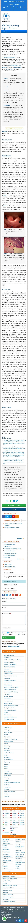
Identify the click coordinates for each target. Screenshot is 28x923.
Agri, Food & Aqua (7, 881)
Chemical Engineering (9, 555)
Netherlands (6, 832)
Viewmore (19, 538)
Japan (6, 822)
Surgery (6, 793)
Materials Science (8, 696)
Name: (4, 601)
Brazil (5, 824)
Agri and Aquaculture (9, 544)
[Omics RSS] (17, 7)
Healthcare (6, 748)
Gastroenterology (7, 856)
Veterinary (5, 892)
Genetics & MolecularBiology (7, 859)
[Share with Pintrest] (13, 516)
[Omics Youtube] (24, 7)
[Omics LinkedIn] (14, 7)
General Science (8, 685)
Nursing (6, 766)
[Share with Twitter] (7, 516)
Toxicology (6, 796)
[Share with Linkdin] (10, 516)
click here (19, 633)
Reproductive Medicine (9, 791)
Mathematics (7, 698)
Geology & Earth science (9, 901)
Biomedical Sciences (9, 551)
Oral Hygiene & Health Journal (11, 527)
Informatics (7, 694)
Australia (6, 813)
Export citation (8, 564)
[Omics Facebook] (7, 7)
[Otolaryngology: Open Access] (6, 16)
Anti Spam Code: (6, 627)
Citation (14, 509)
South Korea (5, 827)
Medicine (6, 755)
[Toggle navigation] (4, 31)
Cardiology (6, 730)
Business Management (8, 897)
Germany (6, 817)
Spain (13, 811)
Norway (22, 822)
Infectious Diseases (9, 752)
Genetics (6, 743)
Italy (5, 815)
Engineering (7, 678)
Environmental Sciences (10, 680)
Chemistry (7, 557)
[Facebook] (17, 920)
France (14, 817)
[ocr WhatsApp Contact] (14, 9)
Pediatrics (6, 780)
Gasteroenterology (8, 741)
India (13, 820)
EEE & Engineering (7, 890)
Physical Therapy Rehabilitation (19, 847)
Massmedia (6, 899)
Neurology (6, 764)
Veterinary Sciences (9, 719)
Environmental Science (8, 887)
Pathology (6, 778)
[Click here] (4, 7)
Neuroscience (6, 851)
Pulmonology (7, 787)
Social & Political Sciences (10, 717)
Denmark (22, 817)
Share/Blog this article (9, 566)
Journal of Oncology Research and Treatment (13, 524)
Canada (14, 813)
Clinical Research (8, 732)
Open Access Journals (13, 646)
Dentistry (6, 734)
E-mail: (4, 607)
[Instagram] (25, 920)
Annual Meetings (14, 806)
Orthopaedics (7, 775)
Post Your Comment (14, 505)
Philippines (13, 834)
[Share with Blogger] (17, 516)
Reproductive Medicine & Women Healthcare (20, 862)
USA (5, 811)
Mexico (22, 820)
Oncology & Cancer (20, 839)
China (13, 815)
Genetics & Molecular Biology (11, 687)
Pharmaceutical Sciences (10, 710)
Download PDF (18, 129)
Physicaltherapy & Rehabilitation (12, 782)
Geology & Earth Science (10, 689)
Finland (22, 815)
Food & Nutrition (8, 682)
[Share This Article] (10, 501)
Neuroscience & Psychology (11, 705)
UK (5, 820)
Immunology (7, 750)
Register (11, 4)
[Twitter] (20, 920)
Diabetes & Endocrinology (10, 739)
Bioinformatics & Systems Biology (12, 548)
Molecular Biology (8, 759)
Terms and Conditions (7, 914)
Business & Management (10, 553)
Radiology (6, 789)
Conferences (21, 1)
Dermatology (7, 736)
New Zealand (12, 829)
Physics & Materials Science (10, 885)
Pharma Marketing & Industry (10, 878)
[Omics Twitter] (10, 7)
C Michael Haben (6, 49)
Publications (12, 1)
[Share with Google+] (13, 595)
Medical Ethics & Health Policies (19, 855)
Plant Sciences (7, 714)
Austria (22, 813)
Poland (22, 811)
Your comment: (6, 613)
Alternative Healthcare (5, 865)
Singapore (15, 822)
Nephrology (7, 762)
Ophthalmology (8, 773)
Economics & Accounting (10, 675)
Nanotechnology (8, 703)
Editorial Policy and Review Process (11, 917)
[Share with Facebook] (3, 516)
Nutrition (6, 768)
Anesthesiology (8, 727)
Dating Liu (16, 49)
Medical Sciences (8, 701)
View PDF (9, 129)
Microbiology (7, 757)
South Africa (12, 825)
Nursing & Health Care (9, 708)
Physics (6, 712)
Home (5, 1)
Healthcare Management (6, 848)
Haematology (7, 746)
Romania (22, 824)
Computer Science (8, 673)
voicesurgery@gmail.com (14, 65)
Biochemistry (7, 546)
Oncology (6, 771)
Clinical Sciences (8, 671)
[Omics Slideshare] (20, 7)
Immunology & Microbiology (11, 691)
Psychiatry (6, 784)
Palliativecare (18, 858)
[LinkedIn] (23, 920)
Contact (17, 4)
